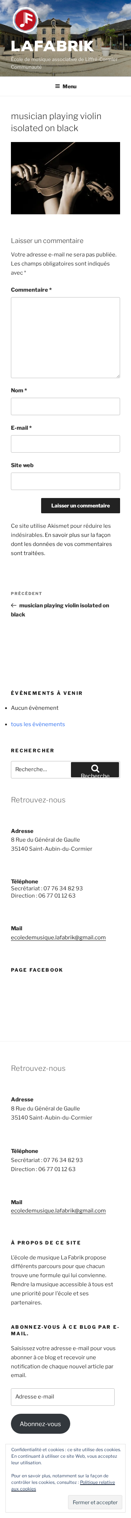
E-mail (21, 428)
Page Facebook (37, 970)
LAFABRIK (53, 46)
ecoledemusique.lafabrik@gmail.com (58, 937)
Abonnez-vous (40, 1424)
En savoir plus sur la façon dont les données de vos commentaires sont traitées (61, 544)
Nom (19, 390)
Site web (22, 465)
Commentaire (31, 290)
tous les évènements (38, 724)
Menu (69, 86)
